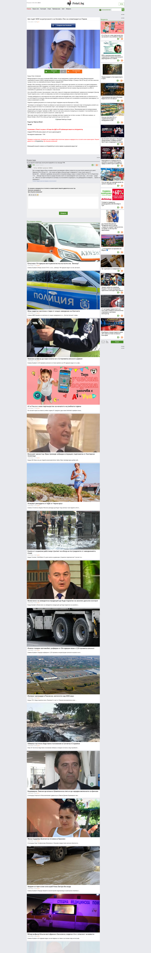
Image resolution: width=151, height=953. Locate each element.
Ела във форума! (106, 9)
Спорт (49, 9)
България (43, 9)
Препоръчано (56, 9)
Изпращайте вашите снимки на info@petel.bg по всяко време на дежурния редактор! (52, 146)
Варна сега (36, 9)
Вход (121, 4)
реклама (122, 14)
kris (34, 165)
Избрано (68, 9)
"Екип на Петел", (38, 122)
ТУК (64, 162)
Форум (117, 342)
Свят (63, 9)
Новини (29, 9)
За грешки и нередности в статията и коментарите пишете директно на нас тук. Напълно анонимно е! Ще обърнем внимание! (52, 190)
